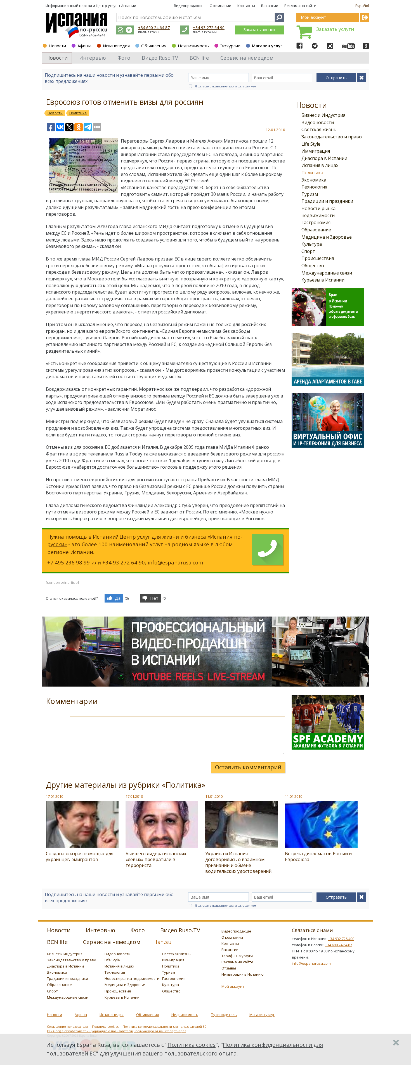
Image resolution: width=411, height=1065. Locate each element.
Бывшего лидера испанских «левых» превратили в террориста (156, 859)
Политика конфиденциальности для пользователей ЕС (164, 1027)
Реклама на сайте (300, 5)
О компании (220, 5)
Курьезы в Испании (322, 280)
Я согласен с (225, 86)
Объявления (153, 45)
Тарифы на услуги (237, 955)
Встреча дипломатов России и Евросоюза (318, 856)
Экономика (313, 180)
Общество (312, 265)
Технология (314, 187)
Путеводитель (224, 1014)
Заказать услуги (335, 29)
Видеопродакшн (189, 5)
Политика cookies (105, 1027)
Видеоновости (317, 122)
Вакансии (269, 5)
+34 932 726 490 (341, 938)
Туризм (309, 194)
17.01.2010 (54, 796)
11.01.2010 (214, 796)
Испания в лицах (319, 165)
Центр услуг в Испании (116, 5)
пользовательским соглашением (234, 86)
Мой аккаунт (232, 986)
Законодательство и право (331, 137)
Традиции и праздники (327, 201)
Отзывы (228, 968)
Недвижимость (193, 45)
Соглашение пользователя (67, 1027)
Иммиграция (315, 151)
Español (362, 5)
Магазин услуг (267, 45)
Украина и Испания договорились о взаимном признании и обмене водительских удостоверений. (238, 862)
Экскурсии (230, 45)
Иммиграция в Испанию (242, 974)
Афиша (84, 45)
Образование (316, 230)
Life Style (310, 144)
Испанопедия (116, 45)
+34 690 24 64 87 (154, 27)
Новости (57, 45)
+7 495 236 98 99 (68, 562)
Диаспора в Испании (324, 158)
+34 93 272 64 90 (209, 27)
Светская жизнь (318, 129)
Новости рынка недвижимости (132, 978)
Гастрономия (315, 222)
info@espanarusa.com (175, 562)
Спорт (308, 251)
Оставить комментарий (248, 767)
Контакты (246, 5)
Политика (312, 172)
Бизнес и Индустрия (323, 115)
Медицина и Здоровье (326, 237)
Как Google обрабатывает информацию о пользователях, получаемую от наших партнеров (116, 1031)
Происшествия (317, 258)
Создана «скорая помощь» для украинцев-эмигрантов (79, 856)
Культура (311, 244)
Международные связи (326, 273)
